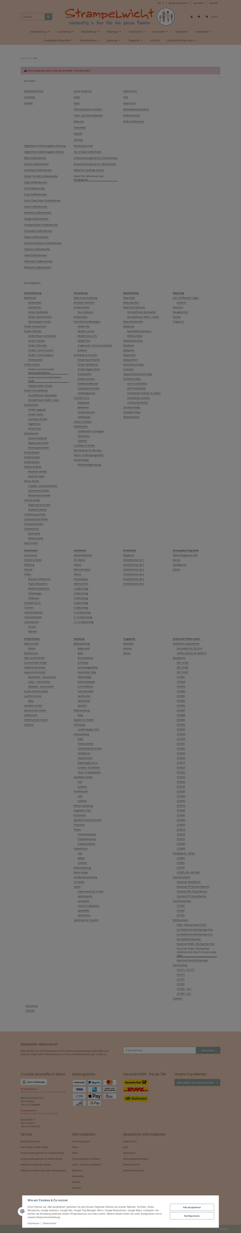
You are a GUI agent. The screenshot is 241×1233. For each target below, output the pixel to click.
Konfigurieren (192, 1215)
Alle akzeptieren (192, 1207)
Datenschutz (49, 1223)
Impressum (33, 1223)
